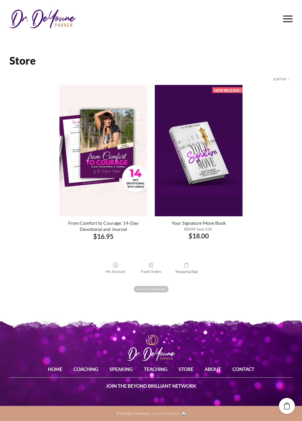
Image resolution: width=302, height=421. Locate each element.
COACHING (86, 369)
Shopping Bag (186, 271)
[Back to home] (42, 18)
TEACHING (155, 369)
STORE (186, 369)
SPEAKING (121, 369)
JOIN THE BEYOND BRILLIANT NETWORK (151, 386)
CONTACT (243, 369)
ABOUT (213, 369)
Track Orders (151, 271)
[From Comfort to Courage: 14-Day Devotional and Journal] (103, 151)
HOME (55, 369)
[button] (288, 19)
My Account (116, 271)
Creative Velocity (167, 413)
